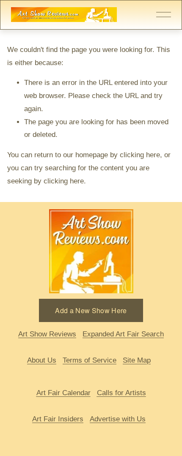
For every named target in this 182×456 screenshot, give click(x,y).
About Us (41, 360)
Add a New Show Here (91, 310)
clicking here (140, 155)
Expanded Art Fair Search (123, 334)
